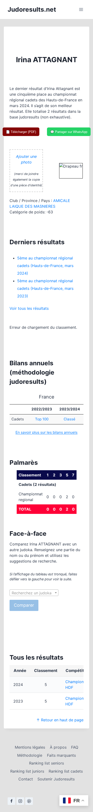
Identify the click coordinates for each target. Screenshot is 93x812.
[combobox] (34, 592)
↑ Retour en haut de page (59, 720)
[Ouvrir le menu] (81, 9)
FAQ (74, 747)
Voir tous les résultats (29, 308)
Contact (25, 779)
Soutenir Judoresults (56, 779)
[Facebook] (11, 801)
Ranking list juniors (27, 771)
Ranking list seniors (46, 763)
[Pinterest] (29, 801)
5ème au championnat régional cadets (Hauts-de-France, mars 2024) (45, 266)
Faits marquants (61, 755)
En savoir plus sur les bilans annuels (47, 432)
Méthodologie (29, 755)
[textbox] (34, 593)
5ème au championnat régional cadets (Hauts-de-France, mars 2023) (45, 288)
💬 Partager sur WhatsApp (68, 132)
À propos (58, 747)
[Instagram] (20, 801)
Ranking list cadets (66, 771)
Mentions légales (30, 747)
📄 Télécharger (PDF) (21, 132)
